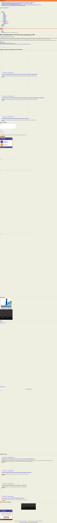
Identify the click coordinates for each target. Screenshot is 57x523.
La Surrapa (4, 20)
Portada (3, 11)
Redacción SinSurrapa (10, 72)
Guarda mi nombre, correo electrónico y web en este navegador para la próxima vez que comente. (14, 134)
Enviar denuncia (6, 517)
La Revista (4, 19)
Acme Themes (35, 522)
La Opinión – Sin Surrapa (5, 21)
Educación (4, 15)
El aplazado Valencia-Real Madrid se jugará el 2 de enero (7, 43)
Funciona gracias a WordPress (23, 522)
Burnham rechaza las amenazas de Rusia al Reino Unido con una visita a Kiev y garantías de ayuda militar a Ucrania (17, 3)
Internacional (3, 474)
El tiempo (3, 25)
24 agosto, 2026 (4, 72)
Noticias (3, 12)
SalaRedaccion (12, 36)
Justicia (4, 13)
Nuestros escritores (5, 23)
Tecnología (3, 24)
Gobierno (4, 16)
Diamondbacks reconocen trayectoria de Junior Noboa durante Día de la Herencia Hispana (14, 5)
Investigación (5, 22)
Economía (4, 17)
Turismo (4, 18)
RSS (2, 26)
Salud (4, 14)
